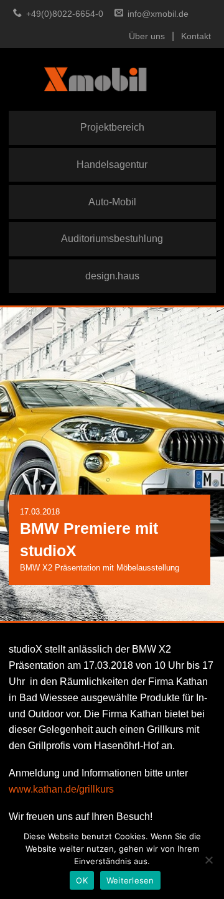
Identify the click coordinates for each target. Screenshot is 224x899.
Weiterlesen (130, 880)
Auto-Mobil (112, 201)
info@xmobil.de (158, 14)
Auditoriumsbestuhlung (112, 238)
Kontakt (196, 36)
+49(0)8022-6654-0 (64, 14)
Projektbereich (112, 127)
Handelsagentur (112, 164)
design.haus (112, 275)
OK (82, 880)
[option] (112, 464)
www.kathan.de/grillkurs (61, 788)
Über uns (147, 36)
